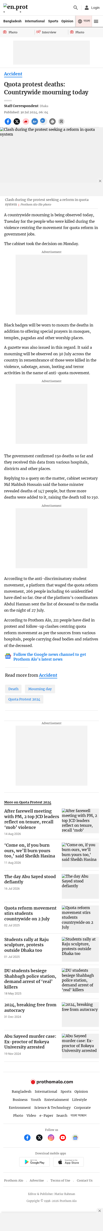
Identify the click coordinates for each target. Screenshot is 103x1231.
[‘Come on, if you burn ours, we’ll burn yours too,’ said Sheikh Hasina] (80, 855)
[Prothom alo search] (76, 8)
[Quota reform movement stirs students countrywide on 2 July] (80, 917)
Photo (18, 1115)
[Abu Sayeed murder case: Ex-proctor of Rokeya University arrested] (80, 1046)
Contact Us (84, 1180)
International (35, 21)
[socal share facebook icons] (8, 124)
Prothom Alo (13, 1180)
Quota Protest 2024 (24, 699)
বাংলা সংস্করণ (78, 1115)
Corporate (82, 1107)
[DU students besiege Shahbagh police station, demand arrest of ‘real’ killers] (80, 982)
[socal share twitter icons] (17, 124)
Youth (36, 1100)
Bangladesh (12, 21)
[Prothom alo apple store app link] (68, 1162)
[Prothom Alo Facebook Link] (29, 1138)
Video (31, 1115)
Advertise (37, 1180)
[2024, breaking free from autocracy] (80, 1014)
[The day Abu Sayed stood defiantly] (80, 886)
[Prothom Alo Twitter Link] (41, 1138)
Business (20, 1100)
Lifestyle (79, 1100)
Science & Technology (52, 1107)
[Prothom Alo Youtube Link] (65, 1138)
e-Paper (46, 1115)
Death (13, 689)
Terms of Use (60, 1180)
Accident (13, 74)
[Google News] (75, 1138)
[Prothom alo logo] (51, 1083)
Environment (20, 1107)
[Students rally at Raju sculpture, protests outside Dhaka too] (80, 949)
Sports (53, 21)
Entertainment (56, 1100)
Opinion (67, 21)
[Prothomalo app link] (34, 1162)
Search (61, 1115)
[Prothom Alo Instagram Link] (53, 1138)
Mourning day (40, 689)
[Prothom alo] (16, 7)
